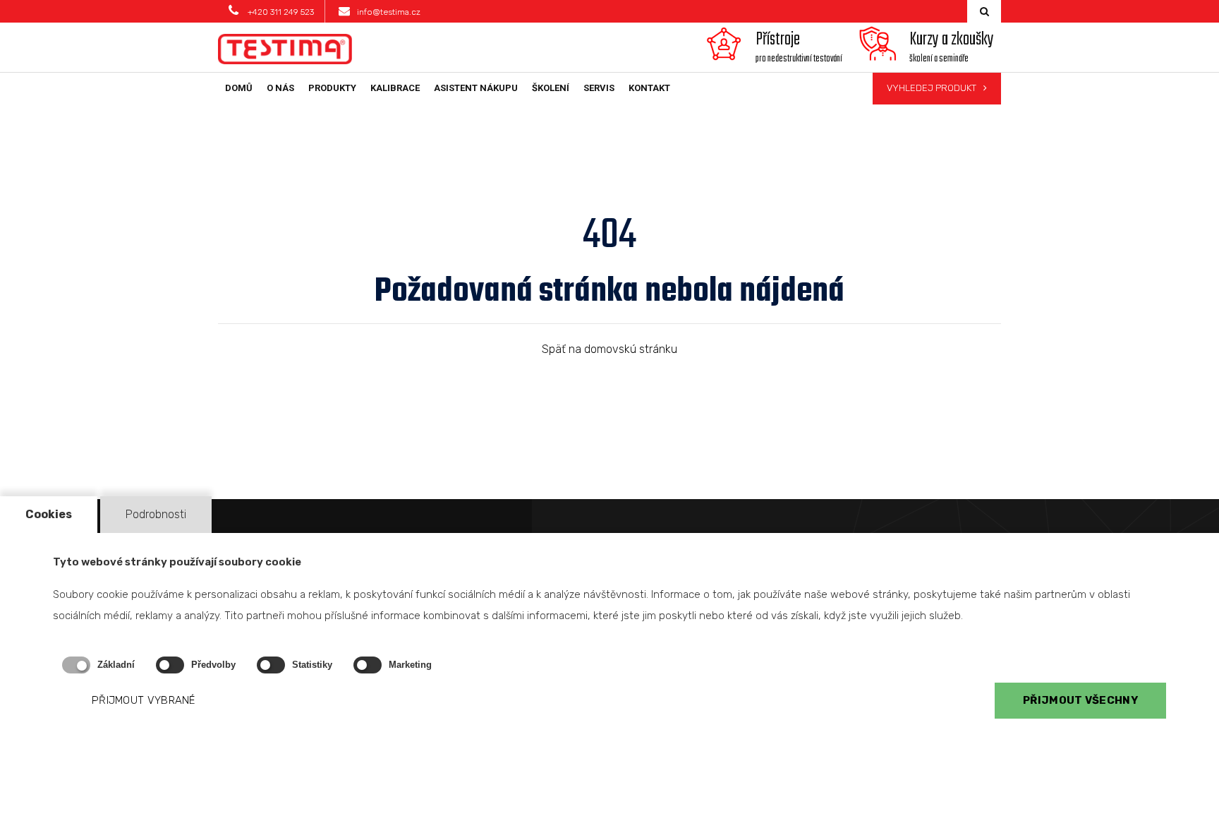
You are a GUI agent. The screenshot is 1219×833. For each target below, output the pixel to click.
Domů (239, 88)
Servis (598, 88)
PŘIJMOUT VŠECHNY (1080, 701)
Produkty (332, 88)
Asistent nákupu (476, 88)
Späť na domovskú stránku (609, 349)
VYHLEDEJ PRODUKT (931, 88)
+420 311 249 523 (279, 12)
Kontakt (649, 88)
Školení (550, 88)
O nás (280, 88)
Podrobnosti (156, 514)
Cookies (48, 514)
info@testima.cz (388, 12)
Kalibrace (395, 88)
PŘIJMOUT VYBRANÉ (143, 701)
